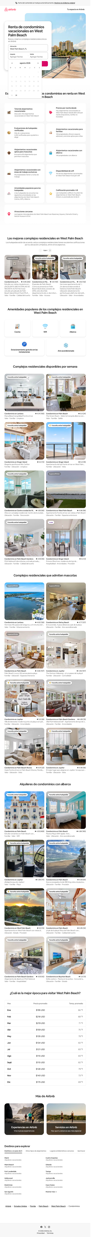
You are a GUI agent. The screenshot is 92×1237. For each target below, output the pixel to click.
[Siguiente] (50, 250)
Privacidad (41, 1233)
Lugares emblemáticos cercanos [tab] (62, 1151)
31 (16, 95)
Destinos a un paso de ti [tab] (13, 1151)
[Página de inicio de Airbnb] (10, 9)
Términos (50, 1233)
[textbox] (18, 56)
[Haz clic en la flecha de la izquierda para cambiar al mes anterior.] (12, 63)
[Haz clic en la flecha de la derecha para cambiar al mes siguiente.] (38, 63)
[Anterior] (40, 250)
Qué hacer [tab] (81, 1151)
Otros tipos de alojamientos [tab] (36, 1151)
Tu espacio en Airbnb (75, 9)
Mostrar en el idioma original (64, 3)
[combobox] (28, 48)
